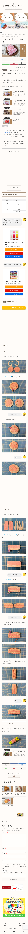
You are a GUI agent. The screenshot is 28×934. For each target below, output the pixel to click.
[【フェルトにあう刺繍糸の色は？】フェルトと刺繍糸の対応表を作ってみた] (7, 25)
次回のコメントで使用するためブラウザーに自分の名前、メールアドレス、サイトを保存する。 (14, 866)
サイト (3, 859)
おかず (5, 70)
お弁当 (10, 70)
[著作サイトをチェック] (14, 776)
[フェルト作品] (7, 17)
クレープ (16, 70)
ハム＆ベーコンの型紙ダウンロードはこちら (13, 307)
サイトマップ (7, 925)
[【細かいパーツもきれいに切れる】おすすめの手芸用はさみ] (21, 25)
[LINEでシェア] (6, 63)
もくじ (12, 187)
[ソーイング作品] (21, 17)
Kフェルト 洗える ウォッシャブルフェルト (14, 243)
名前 (4, 848)
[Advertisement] (14, 167)
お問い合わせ (21, 925)
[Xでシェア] (6, 59)
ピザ (22, 70)
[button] (22, 63)
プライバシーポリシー (20, 923)
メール (4, 853)
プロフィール (7, 923)
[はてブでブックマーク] (22, 59)
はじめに (7, 132)
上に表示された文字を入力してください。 (13, 872)
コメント (5, 832)
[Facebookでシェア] (14, 59)
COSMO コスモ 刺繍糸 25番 (13, 281)
